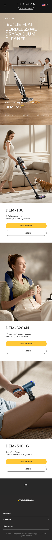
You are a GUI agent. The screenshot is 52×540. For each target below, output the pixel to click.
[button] (26, 513)
